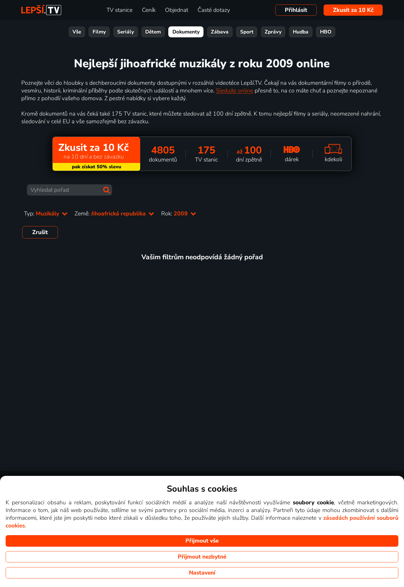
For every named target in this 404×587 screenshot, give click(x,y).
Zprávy (273, 31)
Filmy (99, 31)
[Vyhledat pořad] (106, 190)
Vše (76, 31)
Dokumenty (186, 31)
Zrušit (40, 232)
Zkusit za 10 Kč (353, 10)
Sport (246, 31)
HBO (326, 31)
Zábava (220, 31)
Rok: (175, 213)
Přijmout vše (202, 541)
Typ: (42, 213)
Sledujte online (234, 91)
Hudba (300, 31)
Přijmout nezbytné (202, 557)
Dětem (153, 31)
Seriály (125, 31)
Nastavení (202, 573)
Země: (111, 213)
